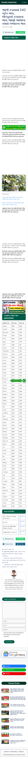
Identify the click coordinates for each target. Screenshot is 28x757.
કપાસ (15, 551)
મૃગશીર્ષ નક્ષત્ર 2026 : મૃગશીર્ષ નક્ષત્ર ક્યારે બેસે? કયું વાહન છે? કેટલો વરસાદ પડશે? (18, 741)
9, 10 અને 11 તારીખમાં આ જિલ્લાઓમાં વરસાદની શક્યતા (16, 734)
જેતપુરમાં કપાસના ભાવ (8, 553)
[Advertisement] (14, 55)
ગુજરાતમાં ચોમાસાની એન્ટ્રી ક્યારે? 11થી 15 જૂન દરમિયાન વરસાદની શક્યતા (17, 720)
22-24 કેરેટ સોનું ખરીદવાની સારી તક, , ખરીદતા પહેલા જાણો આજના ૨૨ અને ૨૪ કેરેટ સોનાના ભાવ (14, 560)
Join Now (21, 32)
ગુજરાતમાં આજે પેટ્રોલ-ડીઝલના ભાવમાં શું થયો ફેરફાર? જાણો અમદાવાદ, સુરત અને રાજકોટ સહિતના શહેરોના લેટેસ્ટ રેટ (18, 712)
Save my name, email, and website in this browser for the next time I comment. (14, 634)
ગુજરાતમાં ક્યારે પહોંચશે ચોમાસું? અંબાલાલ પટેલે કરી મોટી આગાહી (17, 727)
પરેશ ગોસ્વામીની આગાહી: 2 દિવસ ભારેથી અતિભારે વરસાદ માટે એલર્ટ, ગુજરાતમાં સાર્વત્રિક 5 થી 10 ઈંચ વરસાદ (17, 690)
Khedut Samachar (9, 2)
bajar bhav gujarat (9, 551)
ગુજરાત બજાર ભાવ (9, 549)
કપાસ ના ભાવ (21, 551)
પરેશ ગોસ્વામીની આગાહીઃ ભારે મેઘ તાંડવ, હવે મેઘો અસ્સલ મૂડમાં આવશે (17, 705)
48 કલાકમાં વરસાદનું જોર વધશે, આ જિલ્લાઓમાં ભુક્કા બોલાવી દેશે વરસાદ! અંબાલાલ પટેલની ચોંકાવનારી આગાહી (18, 698)
